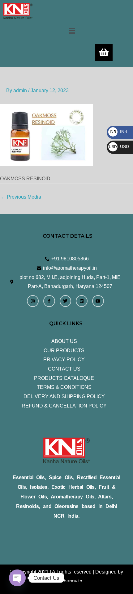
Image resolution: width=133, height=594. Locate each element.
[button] (71, 31)
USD (119, 146)
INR (118, 131)
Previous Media (21, 197)
